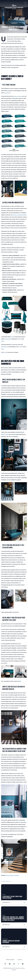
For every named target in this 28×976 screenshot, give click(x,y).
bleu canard (7, 92)
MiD (20, 681)
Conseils (14, 23)
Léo (5, 352)
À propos (20, 959)
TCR (12, 336)
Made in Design (5, 434)
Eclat (18, 339)
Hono (2, 349)
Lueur (2, 341)
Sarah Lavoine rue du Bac (12, 875)
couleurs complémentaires (19, 215)
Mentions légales (10, 959)
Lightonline (4, 346)
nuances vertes (17, 96)
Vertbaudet (7, 339)
